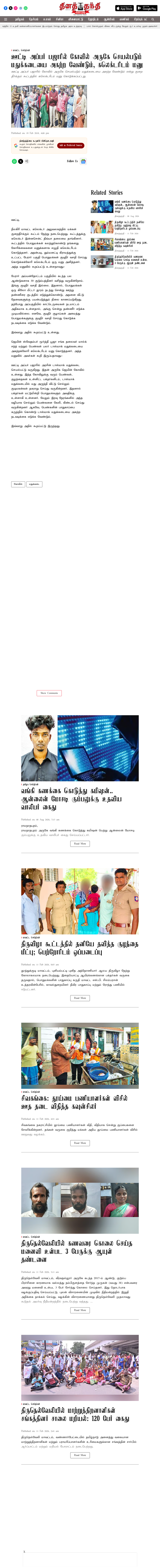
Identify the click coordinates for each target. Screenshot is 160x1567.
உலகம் (47, 19)
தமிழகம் (19, 19)
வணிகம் (124, 19)
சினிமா (59, 19)
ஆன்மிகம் (109, 19)
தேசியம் (33, 19)
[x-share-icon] (20, 163)
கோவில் (18, 484)
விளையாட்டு (75, 19)
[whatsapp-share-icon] (14, 163)
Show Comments (49, 693)
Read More (80, 843)
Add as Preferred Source (70, 145)
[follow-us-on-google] (83, 161)
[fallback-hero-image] (102, 206)
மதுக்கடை (34, 484)
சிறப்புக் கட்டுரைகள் (145, 19)
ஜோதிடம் (93, 19)
